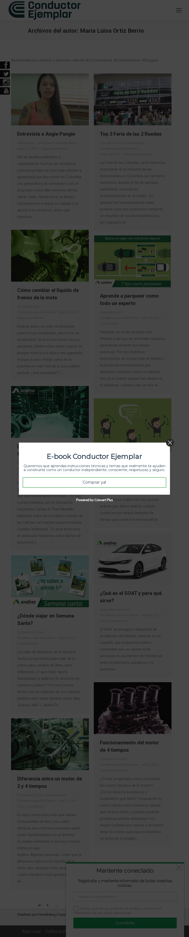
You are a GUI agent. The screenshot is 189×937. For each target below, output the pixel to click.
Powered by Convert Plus (94, 500)
